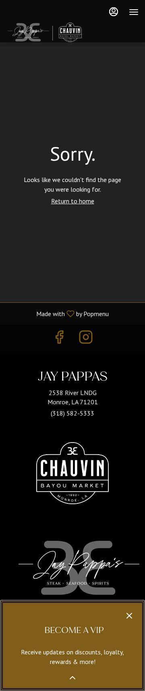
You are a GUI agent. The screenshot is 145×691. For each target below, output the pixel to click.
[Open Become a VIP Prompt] (72, 678)
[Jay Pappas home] (66, 32)
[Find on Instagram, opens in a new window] (86, 339)
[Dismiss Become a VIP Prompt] (129, 615)
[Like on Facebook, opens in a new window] (59, 339)
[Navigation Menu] (134, 12)
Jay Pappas (79, 567)
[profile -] (113, 12)
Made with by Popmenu (57, 313)
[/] (72, 475)
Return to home (72, 201)
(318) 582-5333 (72, 413)
